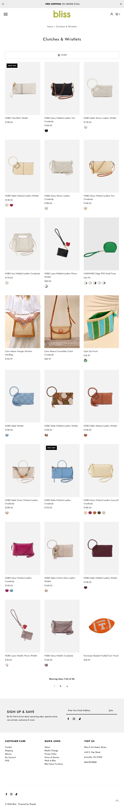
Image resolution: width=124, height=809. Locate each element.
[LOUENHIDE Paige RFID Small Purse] (101, 243)
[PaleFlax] (7, 512)
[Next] (120, 4)
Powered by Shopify (27, 804)
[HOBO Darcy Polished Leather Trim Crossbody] (101, 166)
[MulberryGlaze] (85, 587)
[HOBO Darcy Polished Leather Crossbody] (22, 548)
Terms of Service (52, 757)
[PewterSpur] (7, 665)
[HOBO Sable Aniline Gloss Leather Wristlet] (62, 548)
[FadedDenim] (11, 590)
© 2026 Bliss (11, 804)
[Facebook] (68, 719)
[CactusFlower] (11, 204)
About (47, 747)
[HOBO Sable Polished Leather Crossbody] (62, 470)
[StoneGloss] (46, 590)
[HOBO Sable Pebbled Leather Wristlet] (62, 396)
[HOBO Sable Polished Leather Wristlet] (22, 166)
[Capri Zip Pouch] (101, 321)
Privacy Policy (51, 753)
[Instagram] (74, 719)
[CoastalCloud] (7, 282)
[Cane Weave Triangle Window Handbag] (22, 321)
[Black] (46, 286)
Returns (8, 753)
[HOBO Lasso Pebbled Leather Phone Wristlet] (62, 243)
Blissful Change (51, 750)
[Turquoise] (85, 360)
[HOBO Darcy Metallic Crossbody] (62, 626)
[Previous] (3, 4)
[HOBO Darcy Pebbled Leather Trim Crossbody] (62, 88)
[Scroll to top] (117, 800)
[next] (67, 686)
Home (50, 26)
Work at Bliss (50, 760)
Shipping (9, 750)
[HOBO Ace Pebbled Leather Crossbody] (22, 243)
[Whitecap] (85, 127)
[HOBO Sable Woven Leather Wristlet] (101, 88)
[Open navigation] (27, 14)
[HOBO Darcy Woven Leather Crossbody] (62, 166)
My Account (10, 757)
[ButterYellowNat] (85, 208)
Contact (8, 747)
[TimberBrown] (46, 435)
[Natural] (94, 512)
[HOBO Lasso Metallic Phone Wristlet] (22, 626)
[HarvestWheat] (85, 435)
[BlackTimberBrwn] (46, 130)
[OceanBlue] (103, 282)
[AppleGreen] (85, 282)
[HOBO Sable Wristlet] (22, 396)
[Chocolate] (94, 282)
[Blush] (90, 282)
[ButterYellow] (7, 204)
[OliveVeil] (99, 512)
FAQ (7, 760)
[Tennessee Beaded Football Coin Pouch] (101, 626)
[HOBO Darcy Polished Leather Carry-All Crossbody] (101, 470)
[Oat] (99, 282)
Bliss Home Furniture (54, 763)
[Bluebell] (7, 435)
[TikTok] (80, 719)
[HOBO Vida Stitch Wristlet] (22, 88)
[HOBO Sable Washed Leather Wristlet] (101, 396)
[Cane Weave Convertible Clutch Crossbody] (62, 321)
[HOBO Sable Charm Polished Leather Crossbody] (22, 470)
